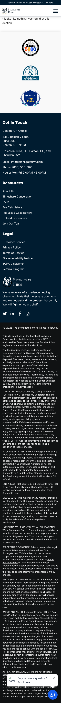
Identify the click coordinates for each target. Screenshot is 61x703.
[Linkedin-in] (12, 314)
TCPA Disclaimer (13, 263)
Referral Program (13, 269)
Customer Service (14, 242)
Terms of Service (13, 253)
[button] (55, 11)
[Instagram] (27, 314)
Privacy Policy (12, 247)
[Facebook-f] (20, 314)
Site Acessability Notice (18, 258)
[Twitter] (5, 314)
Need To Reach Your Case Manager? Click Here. (30, 2)
